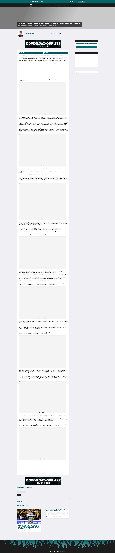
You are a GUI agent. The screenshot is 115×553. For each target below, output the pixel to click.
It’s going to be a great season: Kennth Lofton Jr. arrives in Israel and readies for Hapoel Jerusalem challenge (57, 514)
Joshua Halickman (30, 33)
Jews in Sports (69, 5)
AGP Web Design (63, 551)
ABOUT (80, 5)
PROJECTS (75, 5)
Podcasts (63, 5)
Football (58, 5)
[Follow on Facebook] (70, 1)
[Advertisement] (32, 71)
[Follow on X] (72, 1)
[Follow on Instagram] (74, 1)
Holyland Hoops (51, 5)
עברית (84, 5)
